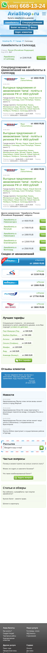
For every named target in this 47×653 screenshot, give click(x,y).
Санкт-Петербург (26, 100)
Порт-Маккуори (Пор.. (11, 331)
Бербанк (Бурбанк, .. (11, 335)
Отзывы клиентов (13, 369)
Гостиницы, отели (33, 631)
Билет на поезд (19, 27)
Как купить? (7, 631)
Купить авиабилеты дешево (21, 18)
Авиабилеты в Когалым (10, 228)
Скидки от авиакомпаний (17, 253)
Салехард (15, 100)
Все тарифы (25, 360)
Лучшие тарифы (13, 317)
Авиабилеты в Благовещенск (10, 242)
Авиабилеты (12, 22)
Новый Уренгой (35, 98)
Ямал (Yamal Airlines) (26, 79)
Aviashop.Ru (7, 41)
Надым (25, 98)
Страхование (31, 636)
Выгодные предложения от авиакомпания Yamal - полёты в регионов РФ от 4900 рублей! (22, 90)
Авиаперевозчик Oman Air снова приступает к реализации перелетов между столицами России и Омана (23, 412)
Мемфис (6, 347)
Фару (5, 351)
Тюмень (37, 100)
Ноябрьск (6, 100)
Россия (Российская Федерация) (21, 50)
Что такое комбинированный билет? (17, 473)
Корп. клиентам (23, 32)
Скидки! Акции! (8, 633)
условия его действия (19, 327)
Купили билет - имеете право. (15, 499)
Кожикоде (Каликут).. (11, 355)
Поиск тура (7, 648)
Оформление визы (10, 651)
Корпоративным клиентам (8, 639)
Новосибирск (8, 109)
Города (18, 41)
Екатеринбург (22, 105)
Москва (19, 98)
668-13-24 (26, 6)
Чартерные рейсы (9, 636)
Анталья (6, 339)
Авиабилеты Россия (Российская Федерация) (20, 214)
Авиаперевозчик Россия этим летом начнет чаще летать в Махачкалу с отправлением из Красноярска (22, 422)
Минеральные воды (11, 107)
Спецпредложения (32, 22)
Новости (8, 394)
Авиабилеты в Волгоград (10, 248)
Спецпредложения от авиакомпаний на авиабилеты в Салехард (23, 70)
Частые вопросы (14, 458)
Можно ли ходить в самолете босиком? (18, 469)
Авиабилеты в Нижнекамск (10, 235)
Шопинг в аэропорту (11, 504)
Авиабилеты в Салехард (9, 58)
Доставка (30, 651)
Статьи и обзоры (14, 487)
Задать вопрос (25, 478)
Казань (31, 105)
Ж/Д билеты (31, 633)
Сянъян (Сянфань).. (11, 343)
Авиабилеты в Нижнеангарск (10, 221)
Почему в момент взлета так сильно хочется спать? (23, 464)
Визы (34, 27)
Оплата (29, 648)
